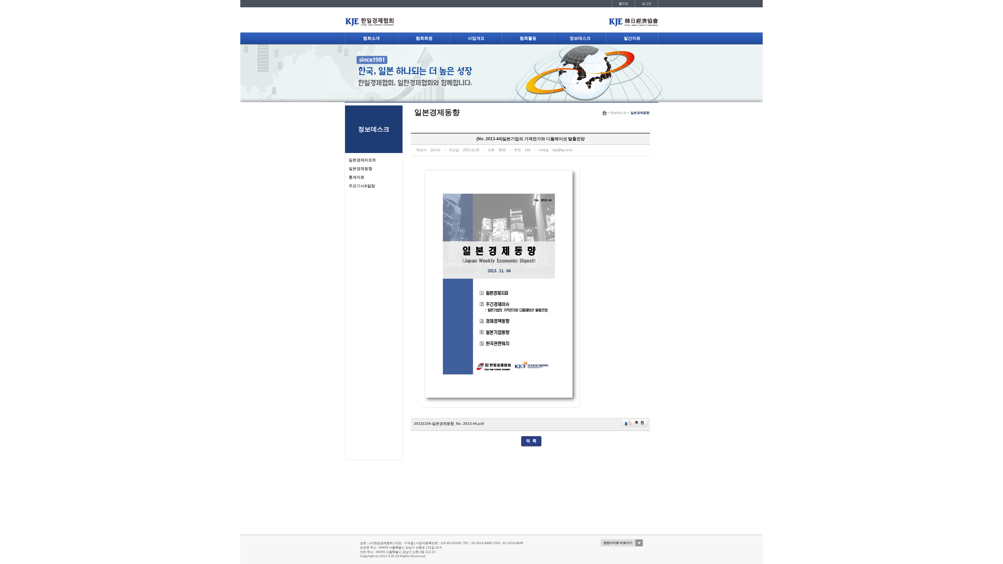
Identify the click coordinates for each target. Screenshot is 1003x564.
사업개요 (476, 38)
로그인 (646, 3)
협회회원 (424, 38)
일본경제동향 (360, 169)
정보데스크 (580, 38)
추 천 (639, 423)
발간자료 (632, 38)
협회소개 (371, 38)
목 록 (531, 441)
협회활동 (528, 38)
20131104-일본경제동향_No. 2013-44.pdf (449, 424)
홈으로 (623, 3)
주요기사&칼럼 (362, 186)
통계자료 (356, 177)
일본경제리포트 (362, 160)
